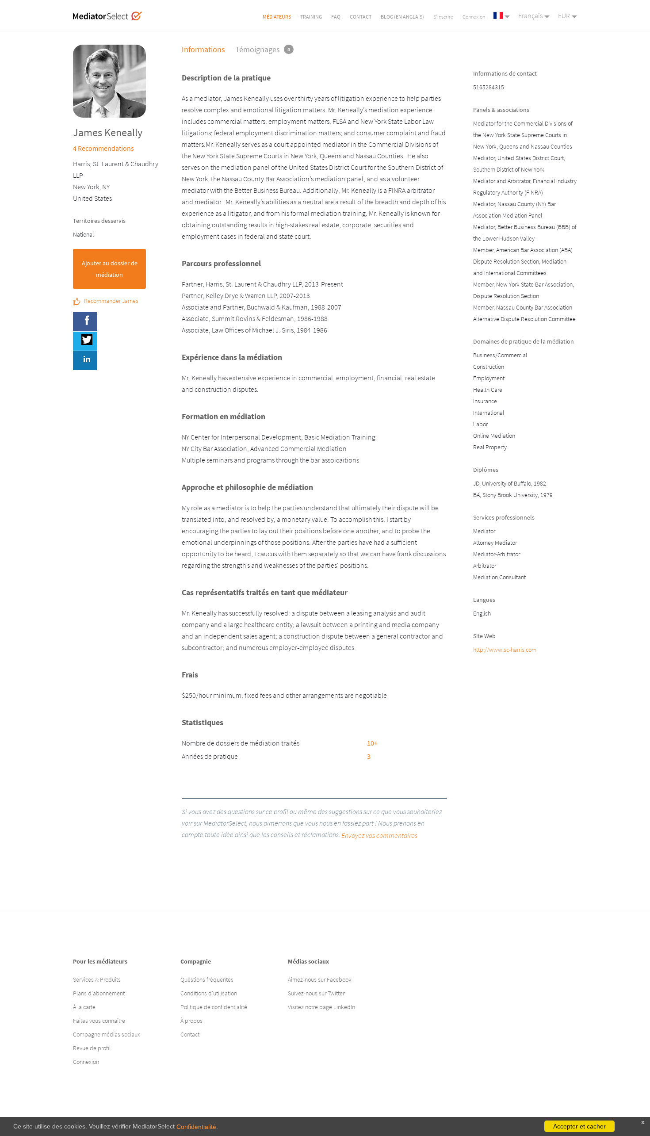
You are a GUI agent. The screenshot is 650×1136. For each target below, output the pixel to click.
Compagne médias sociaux (106, 1034)
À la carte (84, 1007)
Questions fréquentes (206, 979)
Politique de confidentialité (213, 1007)
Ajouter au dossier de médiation (110, 269)
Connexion (474, 16)
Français (530, 15)
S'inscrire (443, 16)
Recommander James (111, 301)
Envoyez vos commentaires (379, 835)
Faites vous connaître (99, 1021)
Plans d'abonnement (99, 993)
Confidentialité (196, 1126)
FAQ (335, 16)
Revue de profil (92, 1048)
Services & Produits (97, 979)
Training (311, 16)
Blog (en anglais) (402, 16)
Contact (360, 16)
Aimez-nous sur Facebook (320, 979)
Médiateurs (277, 16)
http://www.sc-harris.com (504, 650)
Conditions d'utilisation (208, 993)
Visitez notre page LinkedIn (321, 1007)
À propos (191, 1021)
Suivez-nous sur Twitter (316, 993)
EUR (564, 15)
